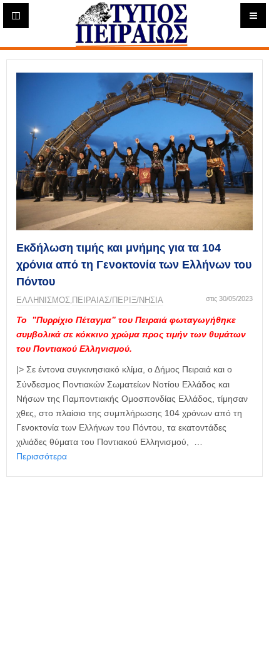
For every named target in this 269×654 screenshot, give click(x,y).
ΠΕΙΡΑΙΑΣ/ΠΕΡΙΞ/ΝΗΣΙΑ (117, 300)
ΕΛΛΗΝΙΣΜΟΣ (43, 300)
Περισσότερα (41, 456)
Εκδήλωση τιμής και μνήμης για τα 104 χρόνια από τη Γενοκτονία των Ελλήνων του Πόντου (133, 265)
